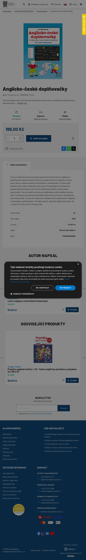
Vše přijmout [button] (65, 288)
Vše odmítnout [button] (42, 288)
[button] (22, 294)
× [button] (78, 264)
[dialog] (43, 280)
